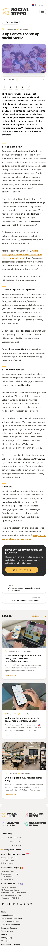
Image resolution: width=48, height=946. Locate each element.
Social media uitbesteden (11, 918)
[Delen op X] (16, 87)
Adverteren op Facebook (11, 925)
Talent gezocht (7, 931)
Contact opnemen (8, 915)
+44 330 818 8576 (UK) (13, 846)
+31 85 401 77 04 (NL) (13, 838)
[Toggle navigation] (43, 11)
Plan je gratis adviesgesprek (21, 570)
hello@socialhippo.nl (12, 850)
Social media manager (10, 921)
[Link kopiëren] (28, 87)
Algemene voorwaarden (10, 944)
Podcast (4, 934)
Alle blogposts (37, 616)
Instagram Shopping (9, 928)
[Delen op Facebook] (10, 87)
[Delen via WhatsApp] (22, 87)
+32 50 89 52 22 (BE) (12, 842)
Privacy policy (6, 938)
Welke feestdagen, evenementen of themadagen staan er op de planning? (22, 255)
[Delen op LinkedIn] (4, 87)
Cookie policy (6, 941)
